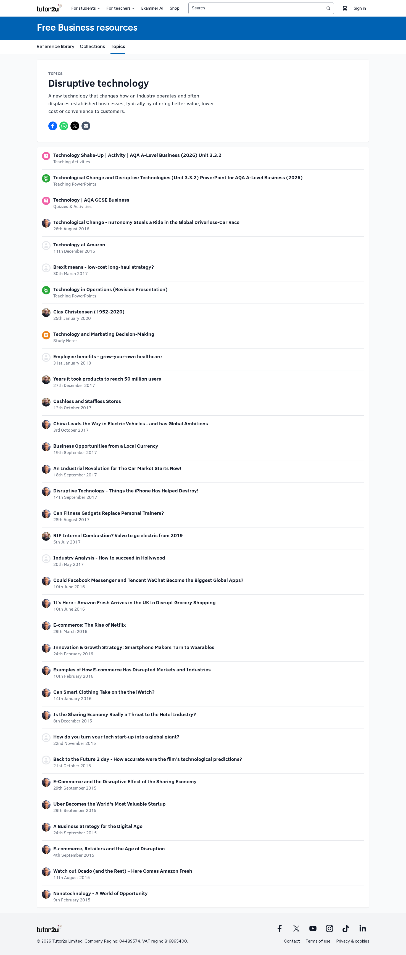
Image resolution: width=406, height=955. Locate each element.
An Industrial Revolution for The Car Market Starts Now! (117, 468)
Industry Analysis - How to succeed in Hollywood (109, 557)
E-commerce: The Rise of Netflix (89, 624)
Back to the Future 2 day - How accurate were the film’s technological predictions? (147, 759)
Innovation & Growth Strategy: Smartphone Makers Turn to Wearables (133, 647)
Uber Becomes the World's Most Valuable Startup (109, 803)
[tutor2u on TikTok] (346, 928)
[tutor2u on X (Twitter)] (296, 928)
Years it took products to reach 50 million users (107, 378)
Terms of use (318, 941)
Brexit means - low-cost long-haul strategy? (103, 266)
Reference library (55, 46)
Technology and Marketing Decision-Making (103, 334)
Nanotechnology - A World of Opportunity (100, 893)
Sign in (360, 8)
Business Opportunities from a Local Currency (105, 445)
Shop (175, 8)
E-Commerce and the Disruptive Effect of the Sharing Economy (125, 781)
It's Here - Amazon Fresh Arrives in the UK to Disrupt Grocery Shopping (134, 602)
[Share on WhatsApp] (63, 126)
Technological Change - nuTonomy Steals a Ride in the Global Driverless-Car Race (146, 222)
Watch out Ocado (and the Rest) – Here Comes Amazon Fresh (122, 870)
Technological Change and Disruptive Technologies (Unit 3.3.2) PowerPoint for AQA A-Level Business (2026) (178, 177)
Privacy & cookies (352, 941)
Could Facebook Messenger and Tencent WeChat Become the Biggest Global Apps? (148, 580)
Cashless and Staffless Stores (87, 401)
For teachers (118, 8)
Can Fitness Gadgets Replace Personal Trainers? (108, 513)
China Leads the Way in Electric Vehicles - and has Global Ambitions (130, 423)
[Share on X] (74, 126)
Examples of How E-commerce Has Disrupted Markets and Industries (132, 669)
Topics (117, 46)
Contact (292, 941)
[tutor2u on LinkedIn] (362, 928)
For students (83, 8)
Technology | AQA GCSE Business (91, 199)
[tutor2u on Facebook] (279, 928)
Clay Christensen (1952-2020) (89, 311)
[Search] (328, 8)
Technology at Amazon (79, 244)
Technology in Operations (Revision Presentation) (110, 289)
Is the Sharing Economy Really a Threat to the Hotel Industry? (124, 714)
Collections (92, 46)
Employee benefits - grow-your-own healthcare (107, 356)
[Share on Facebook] (52, 126)
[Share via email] (85, 126)
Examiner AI (152, 8)
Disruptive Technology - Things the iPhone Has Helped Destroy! (125, 490)
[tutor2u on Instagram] (329, 928)
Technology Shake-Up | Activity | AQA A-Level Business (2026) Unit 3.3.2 (137, 155)
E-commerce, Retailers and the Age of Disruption (109, 848)
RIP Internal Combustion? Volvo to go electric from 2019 (118, 535)
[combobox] (261, 8)
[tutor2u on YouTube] (313, 928)
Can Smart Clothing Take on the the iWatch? (103, 691)
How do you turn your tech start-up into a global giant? (116, 736)
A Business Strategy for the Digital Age (98, 826)
